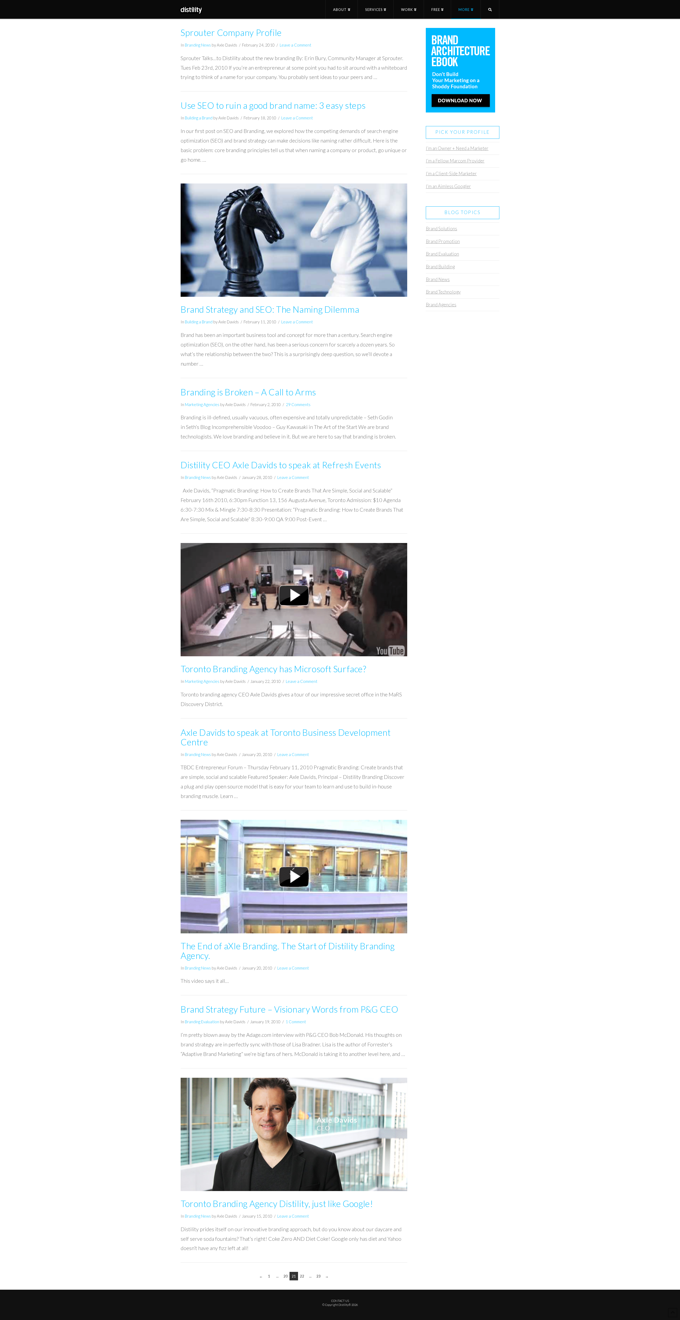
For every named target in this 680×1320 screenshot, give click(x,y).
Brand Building (440, 266)
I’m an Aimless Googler (448, 186)
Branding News (198, 45)
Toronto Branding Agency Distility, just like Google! (277, 1203)
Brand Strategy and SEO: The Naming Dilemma (270, 309)
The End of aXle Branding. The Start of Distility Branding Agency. (288, 951)
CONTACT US (340, 1300)
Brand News (438, 279)
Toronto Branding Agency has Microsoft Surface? (273, 669)
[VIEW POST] (294, 240)
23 (318, 1276)
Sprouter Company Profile (231, 32)
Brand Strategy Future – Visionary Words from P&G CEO (289, 1009)
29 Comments (298, 404)
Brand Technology (443, 292)
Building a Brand (198, 117)
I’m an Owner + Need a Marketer (457, 148)
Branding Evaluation (202, 1021)
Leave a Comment (295, 45)
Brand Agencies (441, 304)
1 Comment (296, 1021)
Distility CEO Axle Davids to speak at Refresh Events (281, 465)
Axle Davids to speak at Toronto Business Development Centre (285, 737)
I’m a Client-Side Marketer (451, 173)
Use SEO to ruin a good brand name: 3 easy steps (273, 105)
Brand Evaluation (442, 254)
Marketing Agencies (202, 404)
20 (285, 1276)
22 (302, 1276)
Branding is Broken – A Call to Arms (248, 392)
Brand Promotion (443, 241)
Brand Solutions (441, 228)
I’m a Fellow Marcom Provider (455, 161)
